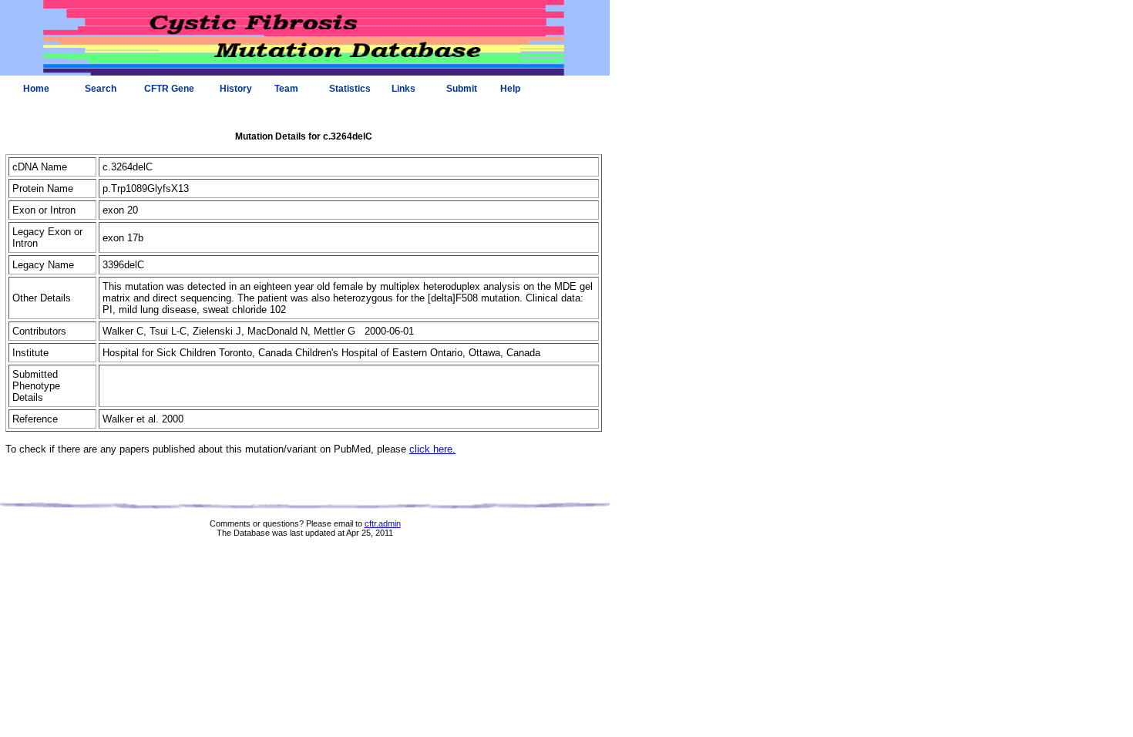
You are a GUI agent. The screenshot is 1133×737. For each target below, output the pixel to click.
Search (100, 88)
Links (403, 88)
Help (510, 88)
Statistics (350, 88)
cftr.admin (383, 523)
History (236, 88)
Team (286, 88)
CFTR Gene (169, 88)
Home (36, 88)
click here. (432, 449)
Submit (461, 88)
